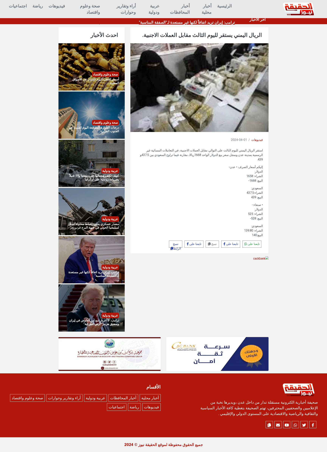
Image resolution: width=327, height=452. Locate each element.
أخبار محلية (207, 9)
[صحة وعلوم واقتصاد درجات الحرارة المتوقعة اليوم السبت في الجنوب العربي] (91, 115)
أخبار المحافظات (180, 9)
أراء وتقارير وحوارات (126, 9)
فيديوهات (57, 6)
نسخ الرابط (177, 245)
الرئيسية (224, 6)
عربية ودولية (154, 9)
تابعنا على (253, 244)
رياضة (38, 6)
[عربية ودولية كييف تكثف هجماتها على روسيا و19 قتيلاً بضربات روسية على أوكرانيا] (91, 163)
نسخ (214, 244)
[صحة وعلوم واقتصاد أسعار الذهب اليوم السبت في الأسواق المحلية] (91, 66)
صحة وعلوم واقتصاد (90, 9)
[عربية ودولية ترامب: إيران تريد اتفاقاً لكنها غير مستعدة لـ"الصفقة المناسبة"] (91, 259)
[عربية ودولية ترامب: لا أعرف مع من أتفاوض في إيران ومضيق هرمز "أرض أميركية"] (91, 307)
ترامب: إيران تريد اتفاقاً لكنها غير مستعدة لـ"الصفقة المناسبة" (187, 22)
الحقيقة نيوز (147, 444)
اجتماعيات (18, 6)
